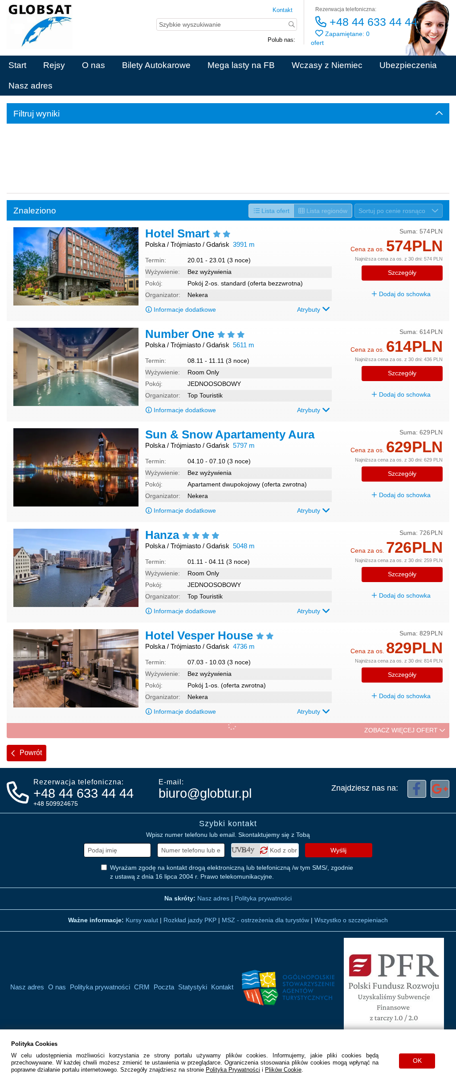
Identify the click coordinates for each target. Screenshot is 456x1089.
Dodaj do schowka (404, 293)
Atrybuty (309, 309)
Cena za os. (367, 249)
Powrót (30, 752)
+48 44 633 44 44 (371, 22)
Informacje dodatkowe (185, 309)
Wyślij (338, 850)
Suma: (408, 231)
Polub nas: (281, 39)
